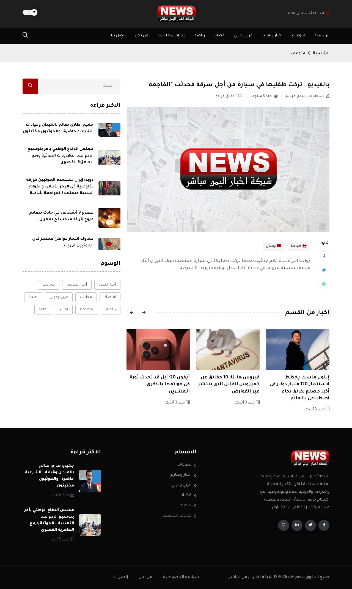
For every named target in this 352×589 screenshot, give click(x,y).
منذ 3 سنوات (262, 96)
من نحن (141, 36)
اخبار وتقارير (272, 36)
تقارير (64, 310)
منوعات (298, 36)
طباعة (296, 246)
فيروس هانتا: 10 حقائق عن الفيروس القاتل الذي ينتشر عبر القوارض (229, 384)
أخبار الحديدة (77, 285)
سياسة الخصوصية (181, 577)
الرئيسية (322, 36)
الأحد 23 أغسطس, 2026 (306, 14)
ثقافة (43, 310)
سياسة (49, 285)
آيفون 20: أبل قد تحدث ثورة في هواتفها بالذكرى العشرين (160, 384)
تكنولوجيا (87, 310)
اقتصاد (110, 297)
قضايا (219, 36)
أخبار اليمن (107, 285)
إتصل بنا (118, 36)
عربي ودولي (243, 36)
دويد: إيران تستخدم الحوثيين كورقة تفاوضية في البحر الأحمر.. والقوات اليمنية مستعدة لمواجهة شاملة (60, 187)
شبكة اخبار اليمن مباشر (304, 96)
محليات (86, 297)
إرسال (271, 246)
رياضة (200, 36)
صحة (33, 297)
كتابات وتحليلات (171, 36)
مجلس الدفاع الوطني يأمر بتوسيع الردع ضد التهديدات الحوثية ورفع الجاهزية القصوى (61, 156)
